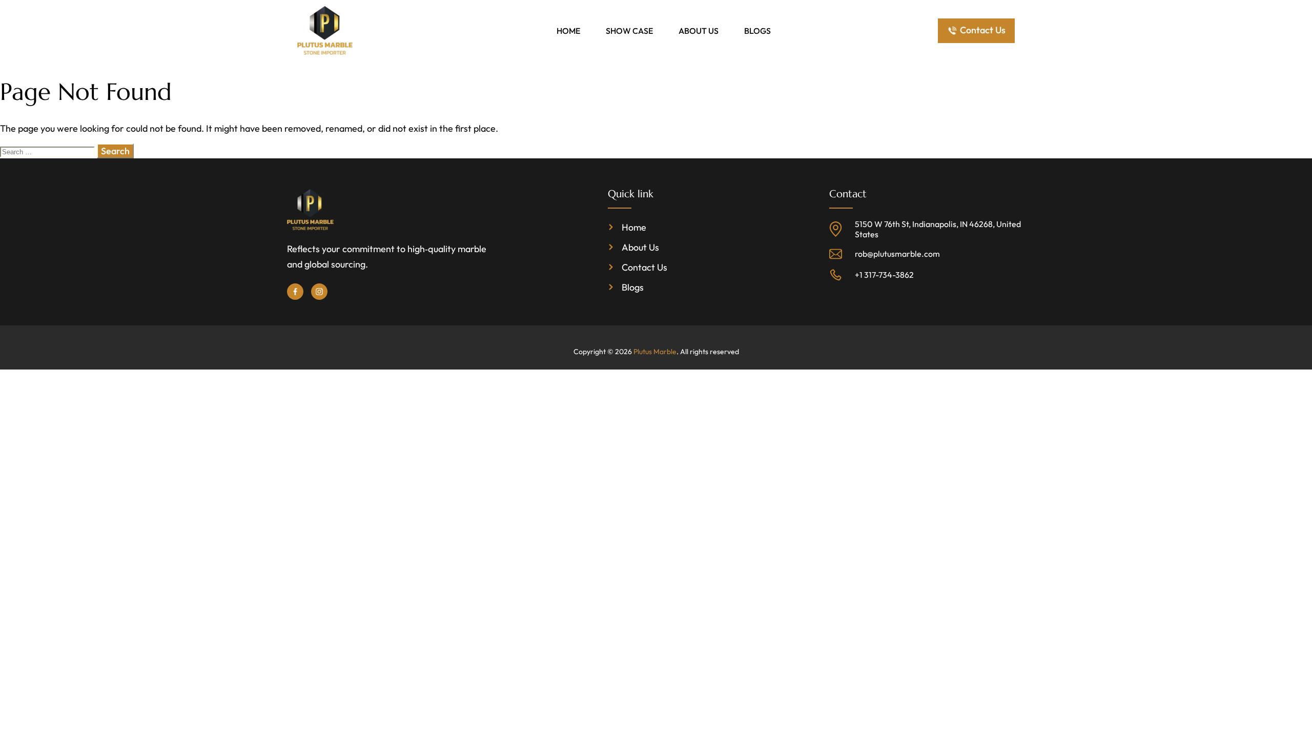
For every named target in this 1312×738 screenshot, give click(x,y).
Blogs (757, 31)
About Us (699, 31)
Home (568, 31)
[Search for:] (48, 151)
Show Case (629, 31)
